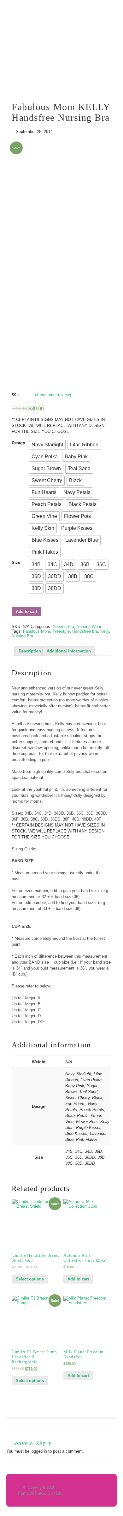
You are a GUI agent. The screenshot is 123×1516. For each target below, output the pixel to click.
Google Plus (87, 8)
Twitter (75, 8)
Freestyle (61, 631)
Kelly (104, 631)
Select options (30, 1279)
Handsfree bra (85, 631)
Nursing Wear (89, 626)
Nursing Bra (63, 626)
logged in (39, 1451)
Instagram (111, 8)
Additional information (69, 651)
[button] (47, 444)
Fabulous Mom (36, 631)
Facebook (63, 8)
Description (30, 651)
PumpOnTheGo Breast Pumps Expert (61, 47)
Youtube (99, 8)
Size (16, 562)
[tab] (29, 651)
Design (18, 442)
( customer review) (53, 394)
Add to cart (26, 611)
